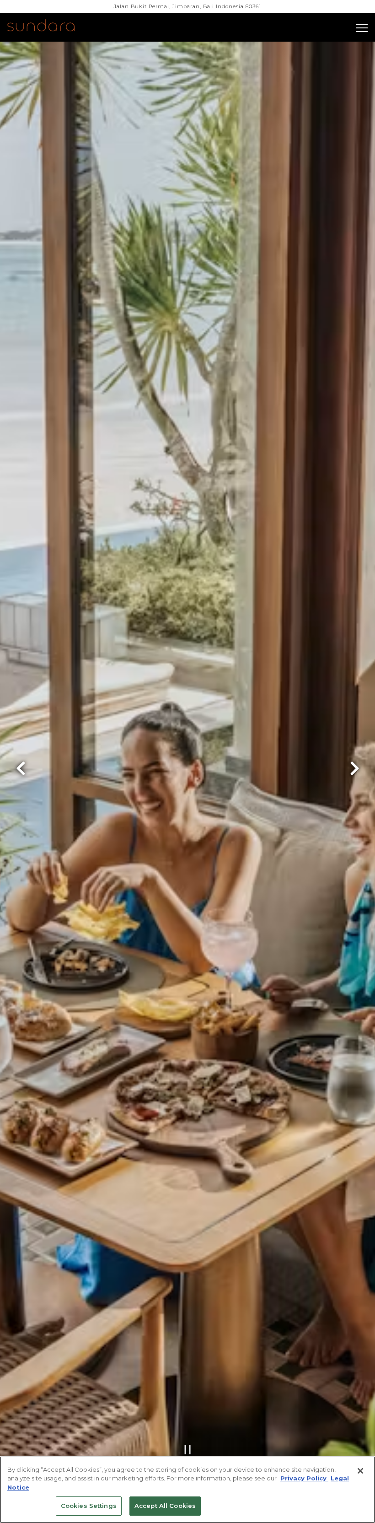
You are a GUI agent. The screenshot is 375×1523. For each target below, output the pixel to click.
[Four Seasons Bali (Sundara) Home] (51, 26)
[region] (187, 1489)
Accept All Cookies (165, 1505)
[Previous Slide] (20, 776)
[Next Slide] (354, 776)
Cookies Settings (89, 1505)
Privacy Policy (304, 1478)
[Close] (360, 1471)
